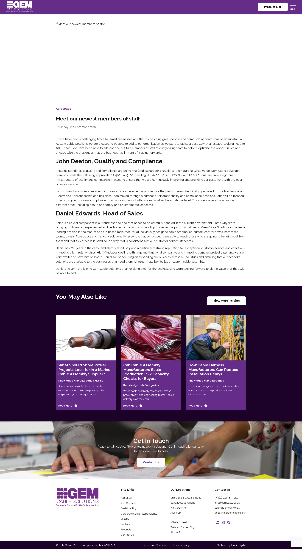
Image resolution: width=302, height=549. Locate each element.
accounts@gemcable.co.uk (230, 512)
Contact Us (151, 462)
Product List (272, 6)
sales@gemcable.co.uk (228, 507)
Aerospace (63, 108)
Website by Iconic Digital (231, 545)
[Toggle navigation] (293, 5)
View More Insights (226, 300)
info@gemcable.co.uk (227, 502)
